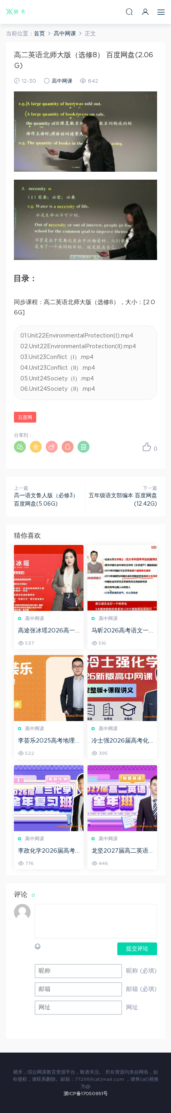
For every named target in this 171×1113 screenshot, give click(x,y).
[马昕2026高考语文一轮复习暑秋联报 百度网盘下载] (122, 578)
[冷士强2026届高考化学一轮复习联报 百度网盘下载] (122, 688)
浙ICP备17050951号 (86, 1093)
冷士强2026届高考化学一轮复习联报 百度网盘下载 (122, 741)
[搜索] (129, 11)
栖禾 (16, 12)
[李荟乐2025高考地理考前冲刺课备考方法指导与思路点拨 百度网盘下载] (49, 688)
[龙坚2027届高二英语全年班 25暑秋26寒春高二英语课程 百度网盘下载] (122, 798)
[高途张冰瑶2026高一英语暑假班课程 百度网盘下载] (49, 578)
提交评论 (137, 949)
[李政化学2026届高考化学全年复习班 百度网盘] (49, 798)
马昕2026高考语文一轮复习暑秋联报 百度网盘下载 (122, 631)
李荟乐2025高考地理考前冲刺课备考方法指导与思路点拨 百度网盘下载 (49, 741)
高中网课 (62, 81)
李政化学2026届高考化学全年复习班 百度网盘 (49, 851)
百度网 (25, 417)
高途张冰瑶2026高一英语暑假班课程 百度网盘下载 (49, 631)
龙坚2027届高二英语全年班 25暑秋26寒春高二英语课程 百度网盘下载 (122, 851)
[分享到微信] (20, 447)
